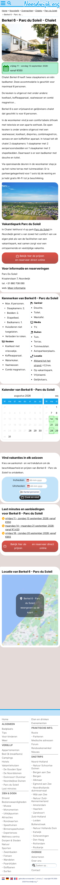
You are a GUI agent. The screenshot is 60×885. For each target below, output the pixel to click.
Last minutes (9, 788)
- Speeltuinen (9, 825)
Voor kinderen (9, 736)
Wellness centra (11, 836)
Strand (5, 798)
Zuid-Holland (38, 816)
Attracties (7, 817)
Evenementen (39, 723)
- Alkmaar (36, 779)
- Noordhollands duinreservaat (40, 789)
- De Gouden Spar (12, 769)
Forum (34, 744)
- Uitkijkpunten (10, 813)
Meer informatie (17, 287)
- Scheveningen (40, 835)
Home (5, 719)
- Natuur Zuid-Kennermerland (39, 800)
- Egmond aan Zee (41, 783)
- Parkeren (37, 736)
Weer (5, 740)
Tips (4, 732)
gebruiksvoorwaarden (27, 878)
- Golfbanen (8, 867)
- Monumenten (10, 809)
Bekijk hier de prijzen (30, 257)
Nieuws (35, 751)
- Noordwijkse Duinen (14, 780)
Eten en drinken (40, 719)
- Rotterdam (38, 843)
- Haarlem (36, 808)
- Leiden (36, 820)
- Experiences (9, 832)
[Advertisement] (30, 447)
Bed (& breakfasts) (12, 753)
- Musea (6, 805)
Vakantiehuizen (10, 765)
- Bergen (36, 776)
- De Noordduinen (12, 773)
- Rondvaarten (10, 821)
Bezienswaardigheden (14, 801)
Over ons (36, 860)
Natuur (6, 844)
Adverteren (37, 856)
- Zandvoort (38, 812)
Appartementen (10, 750)
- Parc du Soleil (10, 784)
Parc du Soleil (42, 229)
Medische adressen (42, 740)
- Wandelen (8, 859)
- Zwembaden (9, 852)
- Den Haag (37, 839)
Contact (35, 870)
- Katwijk (36, 832)
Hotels (5, 761)
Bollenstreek (38, 824)
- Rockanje (37, 847)
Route (34, 732)
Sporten (6, 848)
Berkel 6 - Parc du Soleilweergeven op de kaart (30, 605)
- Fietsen (7, 855)
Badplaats (7, 728)
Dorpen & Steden (11, 840)
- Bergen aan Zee (41, 772)
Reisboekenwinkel (41, 748)
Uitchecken (19, 485)
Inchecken (19, 480)
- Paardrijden (9, 863)
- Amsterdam (38, 805)
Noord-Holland (39, 761)
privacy (39, 878)
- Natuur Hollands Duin (44, 828)
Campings (7, 757)
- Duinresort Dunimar (14, 777)
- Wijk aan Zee (39, 794)
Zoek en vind (32, 497)
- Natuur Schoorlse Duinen (41, 767)
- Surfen (6, 871)
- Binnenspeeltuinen (13, 828)
